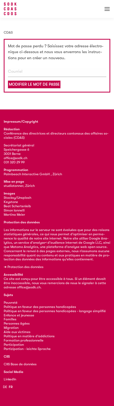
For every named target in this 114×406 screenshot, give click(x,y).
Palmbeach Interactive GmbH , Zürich (33, 174)
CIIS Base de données (20, 364)
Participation (14, 345)
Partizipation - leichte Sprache (27, 349)
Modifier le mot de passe (34, 84)
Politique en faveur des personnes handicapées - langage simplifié (55, 311)
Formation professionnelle (23, 340)
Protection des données (25, 267)
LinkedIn (10, 379)
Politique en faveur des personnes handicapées (40, 307)
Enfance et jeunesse (19, 315)
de (5, 387)
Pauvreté (10, 302)
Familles (10, 319)
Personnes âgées (17, 323)
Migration (11, 328)
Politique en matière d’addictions (29, 336)
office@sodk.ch (15, 158)
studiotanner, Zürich (19, 186)
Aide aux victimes (17, 332)
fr (11, 387)
